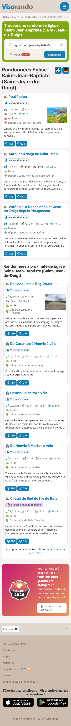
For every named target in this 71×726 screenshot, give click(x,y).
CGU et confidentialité (15, 644)
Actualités (8, 662)
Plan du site (9, 650)
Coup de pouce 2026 (14, 669)
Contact (7, 675)
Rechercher (54, 54)
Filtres (21, 54)
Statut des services (24, 718)
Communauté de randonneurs (20, 681)
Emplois (7, 656)
